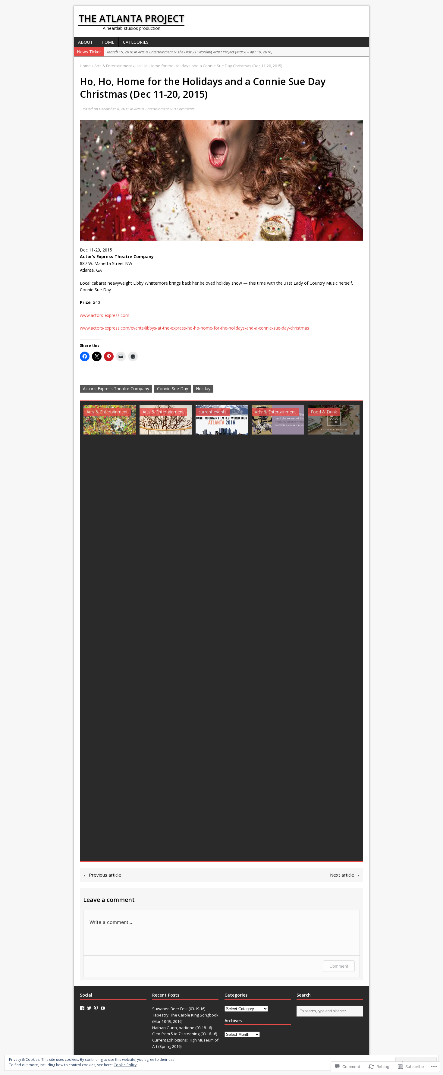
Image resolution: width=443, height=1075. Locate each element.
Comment (338, 966)
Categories (136, 42)
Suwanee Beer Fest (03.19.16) (178, 1008)
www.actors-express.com (104, 315)
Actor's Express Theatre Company (116, 388)
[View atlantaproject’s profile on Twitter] (89, 1008)
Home (108, 42)
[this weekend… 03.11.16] (222, 420)
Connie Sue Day (172, 388)
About (85, 42)
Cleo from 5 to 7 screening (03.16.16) (184, 1033)
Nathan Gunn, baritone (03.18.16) (182, 1027)
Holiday (203, 388)
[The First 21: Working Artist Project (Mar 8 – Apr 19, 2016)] (166, 420)
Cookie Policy (125, 1064)
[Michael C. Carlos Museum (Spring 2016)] (278, 420)
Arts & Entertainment (151, 109)
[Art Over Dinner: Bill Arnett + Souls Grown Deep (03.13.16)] (334, 420)
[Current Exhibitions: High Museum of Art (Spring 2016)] (109, 420)
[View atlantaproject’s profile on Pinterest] (95, 1008)
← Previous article (102, 875)
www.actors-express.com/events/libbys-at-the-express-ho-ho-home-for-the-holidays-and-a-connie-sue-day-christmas (194, 328)
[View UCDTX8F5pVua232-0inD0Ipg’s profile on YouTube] (102, 1008)
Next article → (345, 875)
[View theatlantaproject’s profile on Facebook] (82, 1008)
